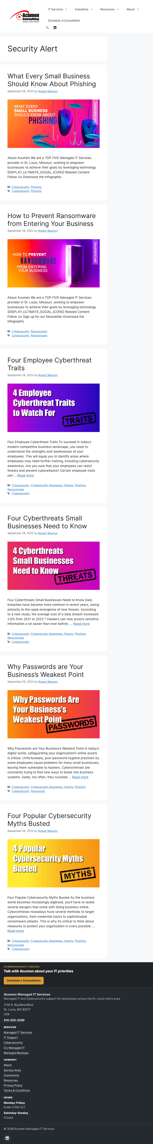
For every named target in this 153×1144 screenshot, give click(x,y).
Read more (25, 475)
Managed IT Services (18, 1032)
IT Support (11, 1037)
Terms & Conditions (17, 1090)
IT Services (55, 9)
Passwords (38, 791)
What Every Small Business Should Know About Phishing (51, 80)
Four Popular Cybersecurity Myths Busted (49, 819)
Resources (107, 9)
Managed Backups (16, 1053)
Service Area (12, 1070)
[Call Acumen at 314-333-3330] (47, 27)
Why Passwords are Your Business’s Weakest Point (45, 670)
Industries (81, 9)
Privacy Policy (13, 1085)
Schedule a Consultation (64, 20)
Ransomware (39, 331)
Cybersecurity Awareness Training (52, 485)
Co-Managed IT (14, 1048)
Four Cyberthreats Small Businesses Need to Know (47, 522)
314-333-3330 (14, 1020)
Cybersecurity (20, 187)
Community (11, 1075)
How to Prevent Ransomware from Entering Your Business (51, 219)
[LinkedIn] (55, 27)
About (131, 9)
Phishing (36, 187)
